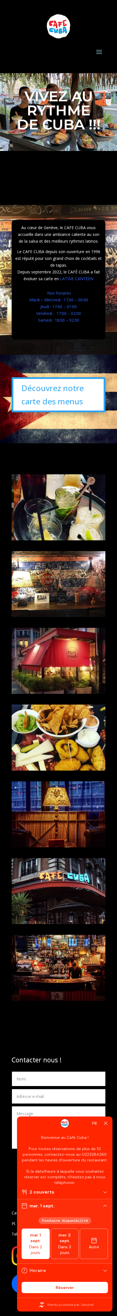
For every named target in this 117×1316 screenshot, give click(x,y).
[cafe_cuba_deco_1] (58, 615)
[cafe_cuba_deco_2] (58, 692)
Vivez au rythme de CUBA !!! (59, 110)
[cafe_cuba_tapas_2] (58, 769)
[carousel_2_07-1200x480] (58, 845)
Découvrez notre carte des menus (52, 395)
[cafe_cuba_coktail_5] (58, 538)
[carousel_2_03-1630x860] (58, 922)
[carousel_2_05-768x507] (58, 999)
